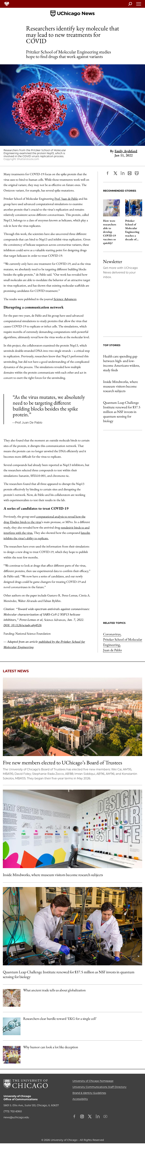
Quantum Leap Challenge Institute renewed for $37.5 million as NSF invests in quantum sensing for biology (121, 411)
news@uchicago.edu (16, 1117)
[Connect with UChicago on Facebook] (75, 1117)
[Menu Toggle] (138, 5)
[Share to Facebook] (108, 173)
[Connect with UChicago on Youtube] (105, 1117)
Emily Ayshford (126, 151)
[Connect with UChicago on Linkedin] (97, 1117)
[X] (115, 173)
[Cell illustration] (12, 1026)
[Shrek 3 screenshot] (12, 1055)
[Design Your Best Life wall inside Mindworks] (72, 829)
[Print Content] (136, 173)
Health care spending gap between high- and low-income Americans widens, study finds (121, 363)
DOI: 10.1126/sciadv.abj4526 (23, 625)
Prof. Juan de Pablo (66, 199)
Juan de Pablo (112, 650)
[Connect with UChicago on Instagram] (82, 1117)
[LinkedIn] (122, 173)
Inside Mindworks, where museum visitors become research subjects (120, 386)
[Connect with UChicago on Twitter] (89, 1117)
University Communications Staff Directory (99, 1087)
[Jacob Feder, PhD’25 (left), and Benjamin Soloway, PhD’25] (72, 926)
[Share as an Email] (129, 173)
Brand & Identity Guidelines (89, 1093)
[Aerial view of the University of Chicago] (72, 717)
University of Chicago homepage (92, 1081)
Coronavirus (112, 634)
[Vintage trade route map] (12, 998)
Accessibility (80, 1099)
